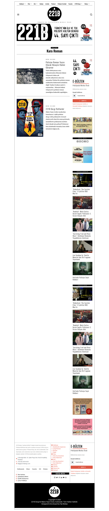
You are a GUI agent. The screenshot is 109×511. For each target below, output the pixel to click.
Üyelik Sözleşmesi (77, 104)
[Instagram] (55, 477)
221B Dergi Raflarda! (55, 108)
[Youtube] (64, 477)
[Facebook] (59, 477)
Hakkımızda (20, 469)
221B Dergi (77, 4)
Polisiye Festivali (62, 4)
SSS (40, 469)
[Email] (66, 477)
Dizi (35, 4)
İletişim (45, 469)
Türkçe (86, 4)
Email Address (77, 92)
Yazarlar (70, 4)
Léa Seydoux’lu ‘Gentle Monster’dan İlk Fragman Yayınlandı (81, 257)
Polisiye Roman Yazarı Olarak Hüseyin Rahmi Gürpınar (55, 65)
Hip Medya (64, 504)
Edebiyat (21, 4)
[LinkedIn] (61, 477)
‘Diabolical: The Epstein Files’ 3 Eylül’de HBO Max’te (81, 191)
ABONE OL (83, 101)
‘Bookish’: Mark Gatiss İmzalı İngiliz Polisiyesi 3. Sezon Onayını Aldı (82, 213)
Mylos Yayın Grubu (48, 502)
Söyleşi (41, 4)
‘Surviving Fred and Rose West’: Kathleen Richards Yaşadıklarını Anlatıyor (82, 235)
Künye (28, 469)
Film (29, 4)
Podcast (53, 4)
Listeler (47, 4)
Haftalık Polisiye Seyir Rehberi (81, 278)
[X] (57, 477)
